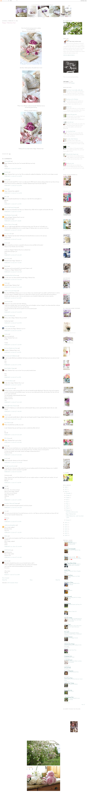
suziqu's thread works (9, 388)
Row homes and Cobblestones (10, 355)
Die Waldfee (67, 589)
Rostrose (66, 556)
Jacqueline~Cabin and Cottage (11, 503)
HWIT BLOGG (7, 550)
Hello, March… (71, 691)
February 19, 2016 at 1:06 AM (12, 532)
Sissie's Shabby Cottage (9, 368)
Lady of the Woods (8, 326)
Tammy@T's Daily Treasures (10, 405)
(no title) (68, 146)
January (68, 520)
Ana (5, 511)
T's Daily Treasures (68, 636)
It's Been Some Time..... (72, 650)
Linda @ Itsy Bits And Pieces (10, 275)
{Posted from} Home (68, 575)
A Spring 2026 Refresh (73, 684)
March (67, 508)
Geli (5, 486)
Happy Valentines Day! (9, 23)
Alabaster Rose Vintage (69, 643)
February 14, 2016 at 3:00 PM (12, 344)
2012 (66, 529)
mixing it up (68, 106)
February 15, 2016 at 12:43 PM (13, 471)
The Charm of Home (68, 582)
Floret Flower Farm (68, 678)
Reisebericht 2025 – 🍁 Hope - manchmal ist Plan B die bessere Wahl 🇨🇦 (74, 558)
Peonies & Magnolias (68, 671)
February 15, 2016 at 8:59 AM (13, 454)
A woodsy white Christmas (72, 138)
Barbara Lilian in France (9, 224)
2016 (66, 491)
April (67, 506)
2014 (66, 524)
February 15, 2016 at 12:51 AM (13, 402)
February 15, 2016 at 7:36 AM (12, 419)
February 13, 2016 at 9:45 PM (12, 168)
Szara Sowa (7, 258)
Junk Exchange (67, 667)
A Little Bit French (68, 660)
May (67, 503)
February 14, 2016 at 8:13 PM (12, 377)
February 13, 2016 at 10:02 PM (13, 176)
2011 (66, 531)
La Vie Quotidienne (8, 380)
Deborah (6, 560)
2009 (66, 535)
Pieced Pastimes (67, 603)
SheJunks (66, 649)
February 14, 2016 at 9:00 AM (13, 272)
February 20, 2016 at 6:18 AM (13, 546)
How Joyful (66, 631)
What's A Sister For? (72, 611)
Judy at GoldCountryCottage (10, 207)
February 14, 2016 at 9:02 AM (13, 279)
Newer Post (4, 579)
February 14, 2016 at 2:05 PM (12, 330)
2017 (66, 489)
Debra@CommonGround (9, 466)
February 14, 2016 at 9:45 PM (12, 384)
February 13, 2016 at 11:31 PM (12, 211)
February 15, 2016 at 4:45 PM (12, 482)
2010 (66, 533)
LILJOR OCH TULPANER (69, 549)
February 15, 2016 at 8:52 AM (13, 442)
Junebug (6, 179)
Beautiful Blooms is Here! (69, 657)
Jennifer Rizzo (67, 570)
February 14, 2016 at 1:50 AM (12, 230)
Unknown (6, 415)
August (68, 497)
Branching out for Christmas (72, 99)
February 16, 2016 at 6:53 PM (12, 521)
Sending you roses (70, 163)
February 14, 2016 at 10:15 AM (13, 287)
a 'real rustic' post (69, 122)
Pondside (6, 172)
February (68, 510)
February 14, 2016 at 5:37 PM (12, 364)
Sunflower (70, 590)
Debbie (5, 536)
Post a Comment (5, 577)
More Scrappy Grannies (73, 637)
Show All (83, 704)
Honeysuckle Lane (68, 690)
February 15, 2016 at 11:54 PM (12, 499)
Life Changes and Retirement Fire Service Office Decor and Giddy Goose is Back (75, 620)
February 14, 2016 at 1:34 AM (12, 220)
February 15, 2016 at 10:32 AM (13, 462)
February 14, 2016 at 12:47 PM (13, 323)
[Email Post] (9, 153)
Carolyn (6, 334)
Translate (73, 83)
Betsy (5, 196)
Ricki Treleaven (7, 422)
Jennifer (6, 458)
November (68, 493)
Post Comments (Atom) (13, 582)
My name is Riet (8, 233)
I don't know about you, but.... (72, 511)
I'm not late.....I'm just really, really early (74, 90)
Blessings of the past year (71, 114)
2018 (66, 487)
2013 (66, 526)
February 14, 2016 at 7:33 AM (12, 262)
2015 (66, 522)
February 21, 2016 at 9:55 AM (13, 557)
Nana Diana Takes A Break (70, 563)
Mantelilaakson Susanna (9, 215)
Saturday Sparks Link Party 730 (75, 604)
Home (31, 579)
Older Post (58, 579)
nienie (65, 610)
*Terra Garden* (67, 624)
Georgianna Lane (68, 656)
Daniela (6, 242)
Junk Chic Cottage (68, 617)
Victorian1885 (7, 161)
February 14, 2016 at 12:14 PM (12, 298)
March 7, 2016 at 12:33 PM (12, 574)
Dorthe (5, 445)
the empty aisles (67, 668)
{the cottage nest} (68, 596)
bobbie (5, 189)
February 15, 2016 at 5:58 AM (12, 411)
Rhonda (6, 266)
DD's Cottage (7, 438)
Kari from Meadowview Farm (10, 348)
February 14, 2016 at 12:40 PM (13, 312)
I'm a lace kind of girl (70, 131)
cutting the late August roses (72, 154)
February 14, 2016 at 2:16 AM (12, 239)
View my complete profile (69, 55)
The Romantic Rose (68, 541)
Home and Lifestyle (8, 315)
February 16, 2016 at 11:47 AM (13, 507)
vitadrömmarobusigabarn (10, 525)
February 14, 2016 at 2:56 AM (13, 255)
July (67, 499)
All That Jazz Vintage (69, 683)
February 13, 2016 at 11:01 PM (12, 204)
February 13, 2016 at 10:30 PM (13, 193)
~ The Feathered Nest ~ (69, 697)
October (68, 495)
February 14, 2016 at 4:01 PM (12, 352)
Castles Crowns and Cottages (10, 290)
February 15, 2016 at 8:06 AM (13, 434)
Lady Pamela (7, 301)
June (68, 40)
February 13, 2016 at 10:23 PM (13, 185)
